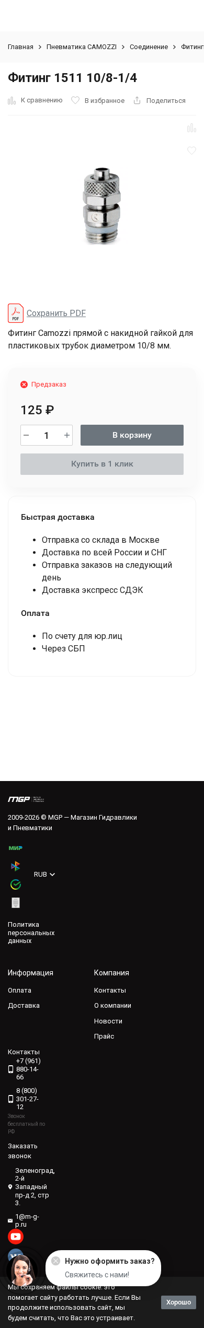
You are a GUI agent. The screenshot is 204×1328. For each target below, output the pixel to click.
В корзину (132, 435)
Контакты (110, 990)
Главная (20, 47)
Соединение (149, 47)
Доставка (24, 1005)
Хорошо (178, 1302)
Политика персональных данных (31, 933)
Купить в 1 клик (102, 464)
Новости (108, 1021)
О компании (112, 1005)
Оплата (19, 990)
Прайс (104, 1036)
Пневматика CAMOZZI (82, 47)
